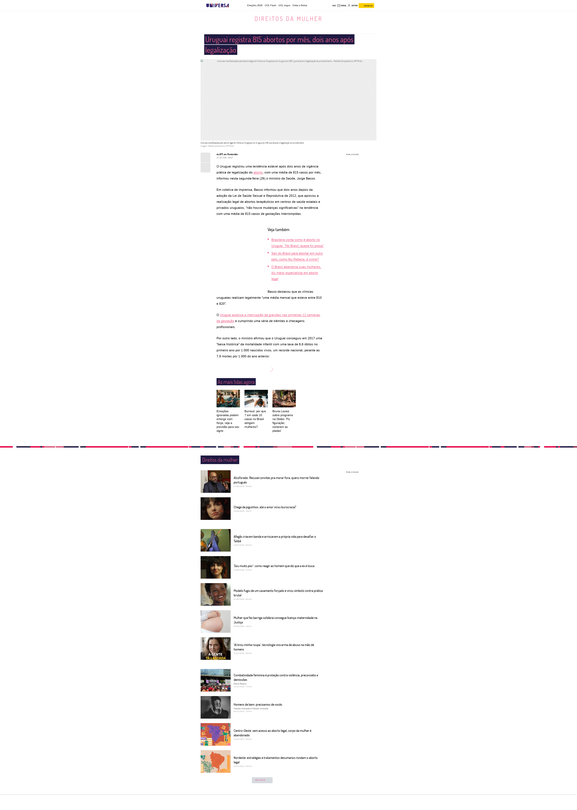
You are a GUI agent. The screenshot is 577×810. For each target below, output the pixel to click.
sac (334, 6)
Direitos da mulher (289, 18)
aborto (258, 172)
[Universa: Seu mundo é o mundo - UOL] (217, 5)
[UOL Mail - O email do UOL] (342, 5)
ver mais (260, 780)
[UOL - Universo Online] (231, 5)
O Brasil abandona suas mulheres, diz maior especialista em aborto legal (296, 273)
